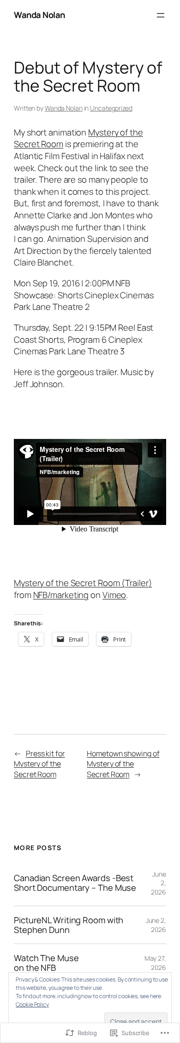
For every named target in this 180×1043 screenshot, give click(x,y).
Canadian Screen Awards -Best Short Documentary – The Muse (75, 882)
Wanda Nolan (39, 14)
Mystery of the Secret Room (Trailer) (83, 582)
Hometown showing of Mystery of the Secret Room (123, 763)
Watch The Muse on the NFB (46, 962)
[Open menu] (160, 15)
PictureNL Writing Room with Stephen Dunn (68, 924)
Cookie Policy (32, 1004)
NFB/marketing (61, 594)
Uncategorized (111, 108)
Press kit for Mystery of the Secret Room (39, 763)
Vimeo (114, 594)
